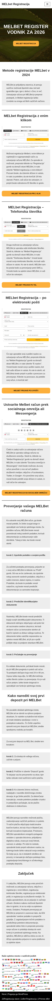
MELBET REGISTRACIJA (26, 43)
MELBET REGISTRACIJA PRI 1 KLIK (26, 193)
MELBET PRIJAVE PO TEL (26, 285)
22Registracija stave (10, 999)
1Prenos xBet (44, 999)
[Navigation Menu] (47, 4)
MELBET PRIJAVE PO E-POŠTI (26, 391)
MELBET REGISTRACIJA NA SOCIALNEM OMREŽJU (26, 493)
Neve (4, 994)
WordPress (23, 994)
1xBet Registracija (29, 999)
